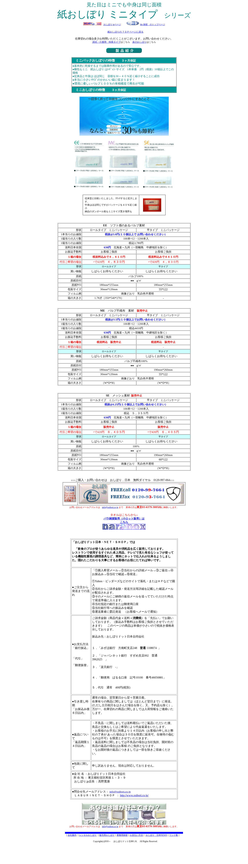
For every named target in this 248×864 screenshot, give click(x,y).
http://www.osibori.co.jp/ (134, 795)
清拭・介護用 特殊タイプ (106, 42)
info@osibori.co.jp (110, 507)
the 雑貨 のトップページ (152, 24)
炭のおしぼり (139, 42)
